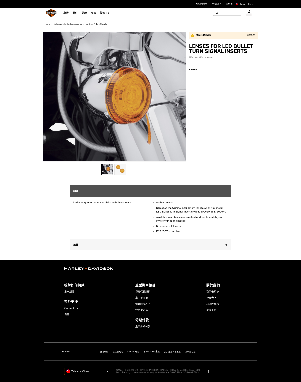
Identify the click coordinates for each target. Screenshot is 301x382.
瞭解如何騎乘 (201, 4)
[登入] (249, 13)
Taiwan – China (246, 4)
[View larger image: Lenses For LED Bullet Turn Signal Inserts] (114, 96)
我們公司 (211, 291)
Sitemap (66, 351)
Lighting (89, 24)
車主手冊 (140, 297)
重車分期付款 (142, 326)
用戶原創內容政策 (172, 351)
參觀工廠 (211, 310)
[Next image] (180, 97)
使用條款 (104, 351)
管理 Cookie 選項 (152, 351)
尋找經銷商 (216, 4)
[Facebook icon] (208, 371)
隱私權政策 (118, 351)
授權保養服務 (142, 291)
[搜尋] (227, 13)
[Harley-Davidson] (97, 268)
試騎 (228, 4)
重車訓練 (69, 291)
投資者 (210, 297)
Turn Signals (101, 24)
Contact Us (71, 308)
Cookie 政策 (133, 351)
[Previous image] (49, 97)
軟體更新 (140, 310)
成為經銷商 (212, 303)
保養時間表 (141, 303)
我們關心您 (190, 351)
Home (47, 24)
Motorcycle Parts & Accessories (67, 24)
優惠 (66, 314)
